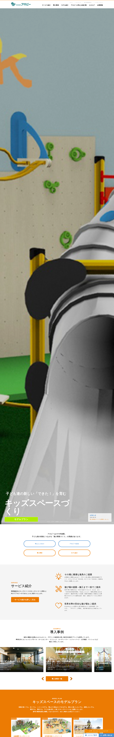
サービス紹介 (46, 5)
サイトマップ (78, 2)
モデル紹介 (64, 5)
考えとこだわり (39, 543)
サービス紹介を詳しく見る (25, 600)
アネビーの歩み (74, 543)
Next (71, 678)
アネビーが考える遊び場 (79, 5)
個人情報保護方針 (88, 2)
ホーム (71, 2)
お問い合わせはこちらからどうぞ (98, 731)
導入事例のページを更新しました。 (100, 519)
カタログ (92, 5)
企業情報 (100, 5)
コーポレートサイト (99, 2)
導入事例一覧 (57, 679)
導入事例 (56, 5)
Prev (43, 678)
